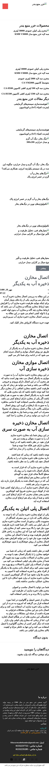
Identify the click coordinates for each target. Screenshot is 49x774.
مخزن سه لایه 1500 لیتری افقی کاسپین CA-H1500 (25, 93)
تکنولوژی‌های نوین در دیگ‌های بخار (33, 226)
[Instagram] (28, 759)
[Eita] (11, 759)
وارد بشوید (22, 654)
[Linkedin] (20, 759)
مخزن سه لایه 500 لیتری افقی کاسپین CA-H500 (26, 88)
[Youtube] (36, 759)
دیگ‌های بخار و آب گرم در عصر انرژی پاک (29, 199)
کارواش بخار (26, 322)
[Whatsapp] (16, 759)
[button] (5, 6)
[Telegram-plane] (32, 759)
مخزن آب (41, 381)
